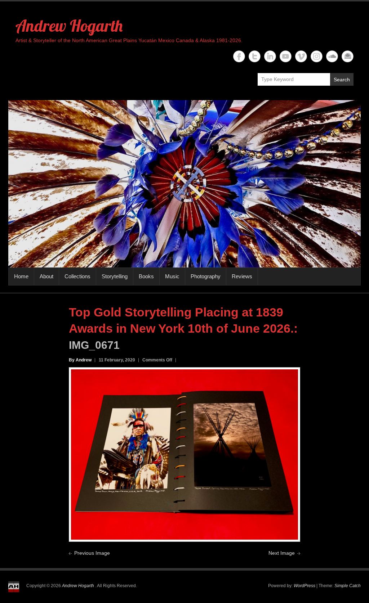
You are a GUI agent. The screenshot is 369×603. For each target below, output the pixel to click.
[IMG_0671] (184, 373)
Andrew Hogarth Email (348, 56)
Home (21, 276)
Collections (77, 276)
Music (172, 276)
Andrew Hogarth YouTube (286, 56)
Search (342, 79)
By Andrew (80, 360)
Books (146, 276)
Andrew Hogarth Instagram (317, 56)
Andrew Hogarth (69, 25)
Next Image (281, 553)
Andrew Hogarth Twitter (255, 56)
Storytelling (115, 276)
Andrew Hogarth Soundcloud (332, 56)
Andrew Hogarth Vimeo (301, 56)
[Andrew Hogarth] (184, 183)
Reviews (242, 276)
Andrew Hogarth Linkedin (270, 56)
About (46, 276)
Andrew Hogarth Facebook (239, 56)
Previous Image (92, 553)
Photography (206, 276)
